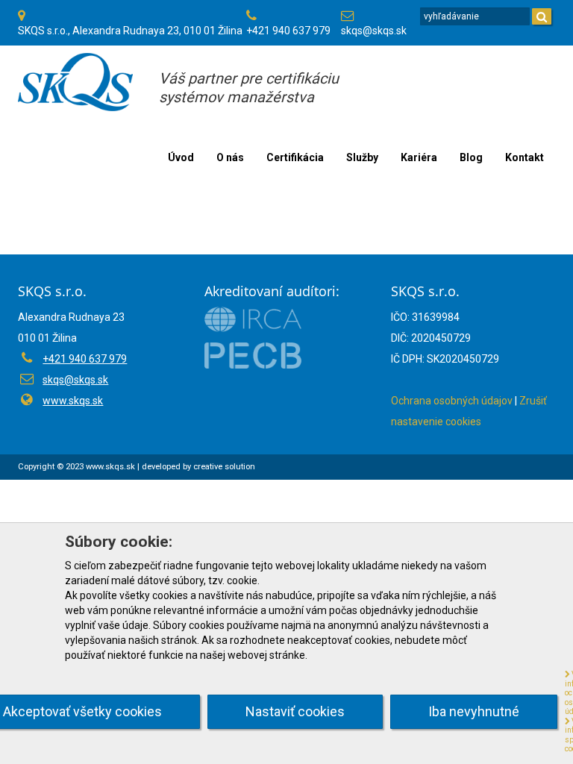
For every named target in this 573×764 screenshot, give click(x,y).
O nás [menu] (230, 157)
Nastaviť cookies (295, 711)
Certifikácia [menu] (295, 157)
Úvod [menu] (181, 157)
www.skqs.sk (73, 401)
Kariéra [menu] (419, 157)
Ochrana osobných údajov (452, 401)
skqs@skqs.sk (374, 31)
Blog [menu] (471, 157)
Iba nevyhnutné (473, 711)
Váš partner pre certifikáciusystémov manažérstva (249, 87)
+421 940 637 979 (288, 31)
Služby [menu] (362, 157)
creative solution (224, 467)
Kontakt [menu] (524, 157)
